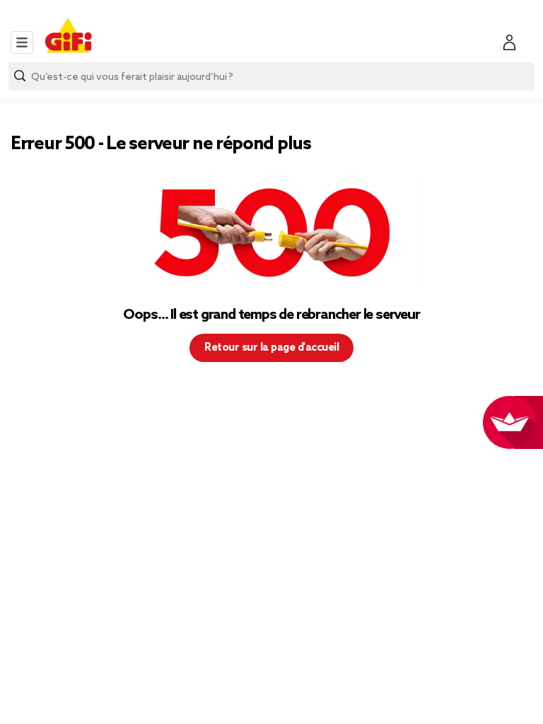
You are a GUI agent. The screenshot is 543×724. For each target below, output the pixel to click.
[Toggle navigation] (22, 42)
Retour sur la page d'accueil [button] (271, 347)
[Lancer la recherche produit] (19, 76)
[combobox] (271, 76)
